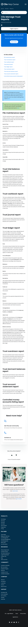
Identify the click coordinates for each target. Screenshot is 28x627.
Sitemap (2, 597)
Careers (2, 584)
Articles (7, 8)
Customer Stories (4, 551)
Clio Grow (3, 520)
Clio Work (3, 524)
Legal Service (15, 617)
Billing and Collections (5, 536)
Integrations (3, 527)
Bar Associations (4, 567)
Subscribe (3, 599)
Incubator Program (4, 568)
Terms (16, 613)
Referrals (3, 570)
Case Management (4, 537)
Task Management (4, 541)
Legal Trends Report (5, 554)
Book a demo (14, 41)
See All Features (4, 544)
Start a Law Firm (4, 559)
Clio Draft (3, 522)
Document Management (5, 539)
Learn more (15, 491)
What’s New (3, 542)
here (9, 98)
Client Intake (3, 534)
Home (2, 8)
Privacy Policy (23, 613)
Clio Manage (3, 519)
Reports (11, 8)
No (16, 455)
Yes (12, 455)
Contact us (7, 437)
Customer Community (5, 565)
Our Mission (3, 581)
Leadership (3, 583)
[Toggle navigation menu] (25, 4)
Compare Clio (3, 556)
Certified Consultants (5, 573)
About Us (3, 579)
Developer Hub (4, 592)
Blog (2, 558)
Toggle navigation (14, 28)
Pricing (2, 528)
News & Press (4, 586)
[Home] (10, 4)
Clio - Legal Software (9, 613)
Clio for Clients (4, 525)
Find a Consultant (4, 594)
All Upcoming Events (5, 550)
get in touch (19, 498)
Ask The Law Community (11, 426)
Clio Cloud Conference (5, 553)
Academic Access (4, 572)
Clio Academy (3, 595)
